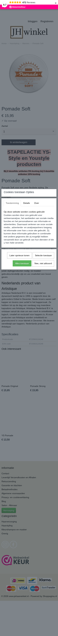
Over (36, 203)
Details (26, 203)
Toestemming (12, 203)
